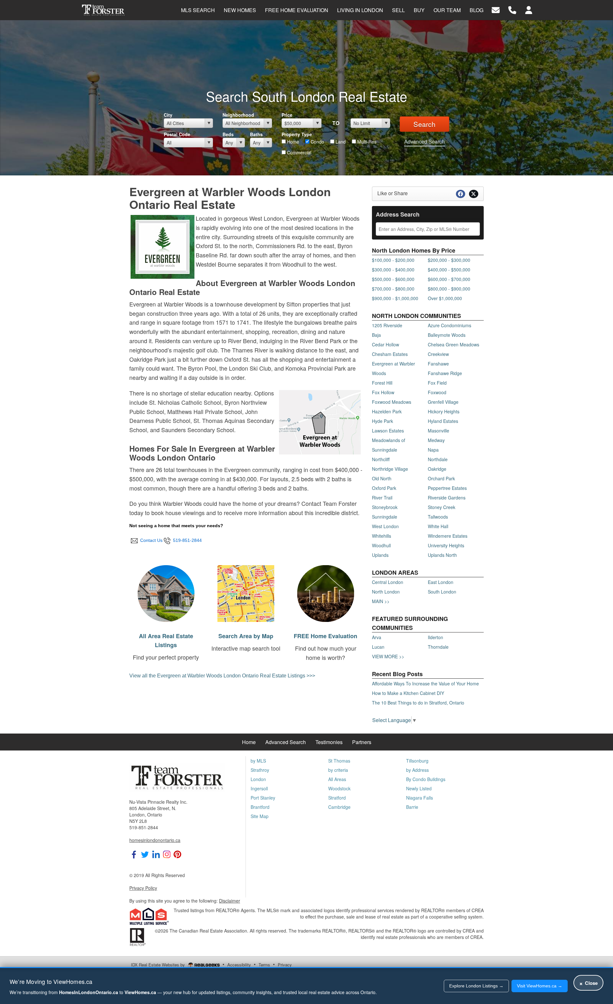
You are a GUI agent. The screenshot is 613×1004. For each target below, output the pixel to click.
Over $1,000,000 (445, 298)
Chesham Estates (390, 354)
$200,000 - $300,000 (449, 260)
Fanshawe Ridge (445, 373)
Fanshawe (438, 363)
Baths (256, 134)
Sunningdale (384, 516)
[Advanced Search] (166, 592)
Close (588, 982)
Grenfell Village (443, 402)
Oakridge (437, 469)
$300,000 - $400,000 (393, 269)
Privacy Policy (143, 888)
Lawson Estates (388, 430)
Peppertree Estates (447, 488)
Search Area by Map (245, 636)
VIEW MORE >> (388, 656)
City (168, 115)
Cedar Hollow (385, 344)
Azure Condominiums (449, 325)
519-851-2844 (186, 540)
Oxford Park (384, 488)
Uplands (380, 555)
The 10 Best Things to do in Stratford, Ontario (418, 702)
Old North (381, 478)
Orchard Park (441, 478)
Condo (316, 141)
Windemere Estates (447, 536)
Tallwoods (438, 516)
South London (442, 591)
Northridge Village (390, 469)
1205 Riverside (387, 325)
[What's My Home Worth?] (325, 592)
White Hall (438, 526)
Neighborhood (238, 115)
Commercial (298, 152)
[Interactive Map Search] (245, 592)
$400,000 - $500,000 (449, 269)
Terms (264, 965)
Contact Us (151, 540)
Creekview (438, 354)
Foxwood (437, 392)
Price (287, 115)
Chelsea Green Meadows (453, 344)
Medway (436, 440)
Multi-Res (366, 141)
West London (385, 526)
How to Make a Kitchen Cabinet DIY (408, 693)
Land (340, 141)
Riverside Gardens (446, 497)
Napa (433, 450)
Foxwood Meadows (391, 402)
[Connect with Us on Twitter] (145, 854)
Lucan (378, 647)
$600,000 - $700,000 (449, 279)
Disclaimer (229, 900)
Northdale (438, 459)
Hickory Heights (443, 411)
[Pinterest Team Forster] (177, 854)
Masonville (438, 430)
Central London (387, 582)
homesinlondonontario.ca (154, 840)
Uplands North (442, 555)
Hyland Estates (443, 421)
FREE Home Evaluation (325, 636)
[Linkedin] (156, 854)
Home (292, 141)
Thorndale (438, 647)
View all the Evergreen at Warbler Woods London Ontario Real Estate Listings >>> (222, 675)
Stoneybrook (384, 507)
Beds (228, 134)
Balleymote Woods (446, 335)
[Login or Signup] (528, 9)
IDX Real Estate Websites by (158, 965)
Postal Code (177, 134)
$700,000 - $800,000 (393, 288)
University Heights (446, 545)
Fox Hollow (383, 392)
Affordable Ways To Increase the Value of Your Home (425, 683)
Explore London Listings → (476, 985)
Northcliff (381, 459)
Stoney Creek (441, 507)
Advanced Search (424, 141)
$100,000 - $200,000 (393, 260)
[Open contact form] (496, 9)
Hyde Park (382, 421)
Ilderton (435, 637)
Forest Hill (382, 383)
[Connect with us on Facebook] (134, 854)
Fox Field (437, 383)
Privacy (285, 965)
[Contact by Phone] (512, 9)
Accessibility (239, 965)
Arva (376, 637)
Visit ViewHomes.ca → (539, 985)
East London (440, 582)
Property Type (297, 134)
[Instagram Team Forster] (166, 854)
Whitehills (381, 536)
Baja (376, 335)
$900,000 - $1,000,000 (395, 298)
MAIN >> (381, 601)
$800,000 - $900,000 (449, 288)
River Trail (382, 497)
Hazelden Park (387, 411)
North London (386, 591)
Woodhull (381, 545)
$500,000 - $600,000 (393, 279)
